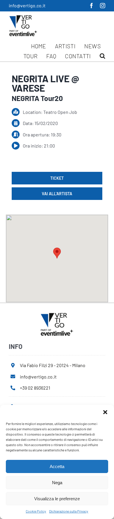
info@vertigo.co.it (27, 5)
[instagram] (102, 5)
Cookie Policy (36, 511)
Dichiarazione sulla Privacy (68, 511)
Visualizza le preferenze (57, 498)
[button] (105, 412)
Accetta (57, 466)
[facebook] (91, 5)
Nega (57, 482)
